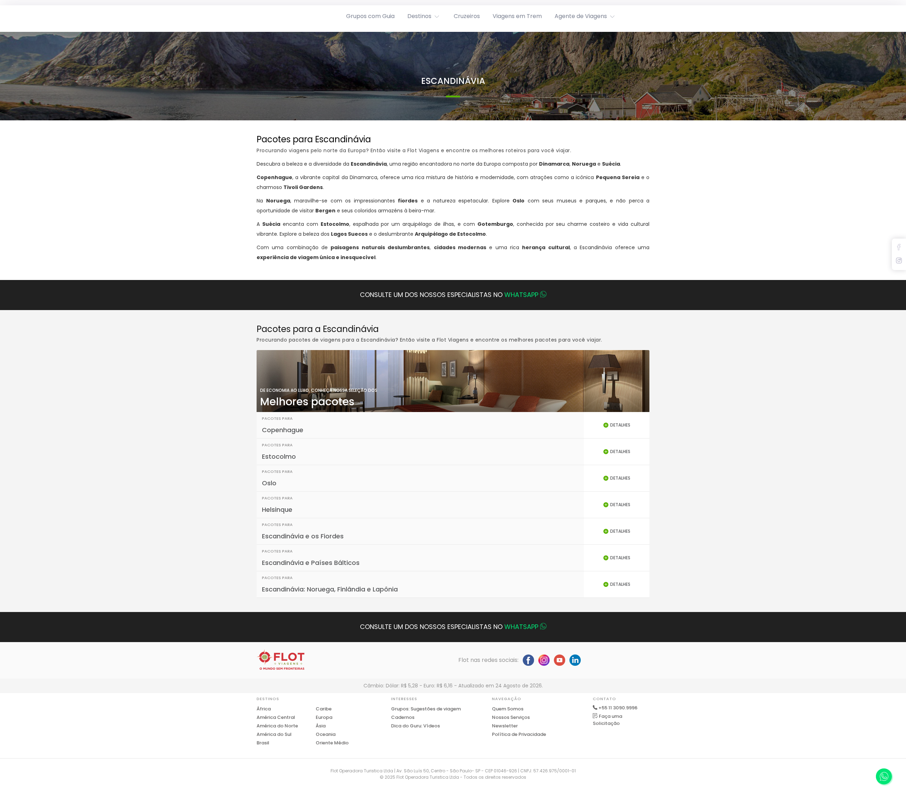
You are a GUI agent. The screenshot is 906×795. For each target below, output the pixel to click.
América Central (276, 717)
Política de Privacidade (519, 734)
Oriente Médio (332, 742)
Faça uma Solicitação (607, 720)
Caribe (324, 708)
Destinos (419, 16)
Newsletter (505, 725)
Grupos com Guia (370, 16)
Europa (324, 717)
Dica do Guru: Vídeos (415, 725)
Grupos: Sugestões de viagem (426, 708)
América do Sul (274, 734)
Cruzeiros (467, 16)
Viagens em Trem (517, 16)
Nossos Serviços (511, 717)
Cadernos (402, 717)
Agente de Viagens (581, 16)
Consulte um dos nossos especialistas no (449, 294)
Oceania (326, 734)
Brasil (263, 742)
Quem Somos (507, 708)
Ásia (321, 725)
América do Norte (277, 725)
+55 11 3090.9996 (617, 707)
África (264, 708)
